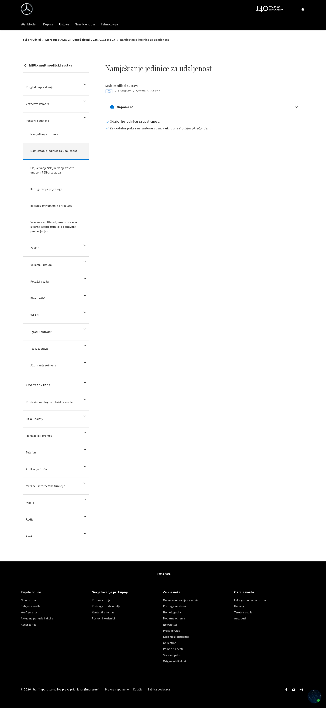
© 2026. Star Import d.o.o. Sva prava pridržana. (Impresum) (60, 689)
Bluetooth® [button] (37, 298)
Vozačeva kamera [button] (37, 104)
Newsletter (170, 625)
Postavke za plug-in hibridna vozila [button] (49, 402)
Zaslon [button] (34, 248)
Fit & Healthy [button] (34, 419)
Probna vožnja (101, 600)
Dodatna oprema (174, 618)
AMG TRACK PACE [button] (38, 385)
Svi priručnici (32, 40)
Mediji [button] (30, 503)
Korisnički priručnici (176, 637)
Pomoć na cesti (173, 649)
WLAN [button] (34, 315)
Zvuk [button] (29, 536)
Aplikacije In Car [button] (37, 469)
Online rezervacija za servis (180, 600)
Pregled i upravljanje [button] (39, 87)
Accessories (28, 625)
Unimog (239, 606)
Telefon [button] (31, 452)
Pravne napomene (117, 689)
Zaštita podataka (159, 689)
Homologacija (172, 612)
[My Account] (302, 9)
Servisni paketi (172, 655)
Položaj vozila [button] (39, 282)
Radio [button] (30, 519)
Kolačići (138, 689)
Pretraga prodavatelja (106, 606)
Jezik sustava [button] (39, 349)
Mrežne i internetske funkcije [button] (45, 486)
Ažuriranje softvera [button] (43, 365)
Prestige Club (171, 631)
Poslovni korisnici (103, 618)
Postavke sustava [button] (37, 121)
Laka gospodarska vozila (250, 600)
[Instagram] (301, 689)
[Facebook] (286, 689)
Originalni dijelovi (174, 661)
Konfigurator (29, 612)
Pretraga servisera (175, 606)
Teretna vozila (243, 612)
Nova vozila (28, 600)
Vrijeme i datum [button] (41, 265)
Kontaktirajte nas (103, 612)
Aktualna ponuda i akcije (37, 618)
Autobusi (240, 618)
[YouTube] (293, 689)
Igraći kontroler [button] (41, 332)
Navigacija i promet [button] (39, 436)
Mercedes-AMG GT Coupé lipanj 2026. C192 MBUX (80, 40)
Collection (169, 643)
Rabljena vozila (30, 606)
